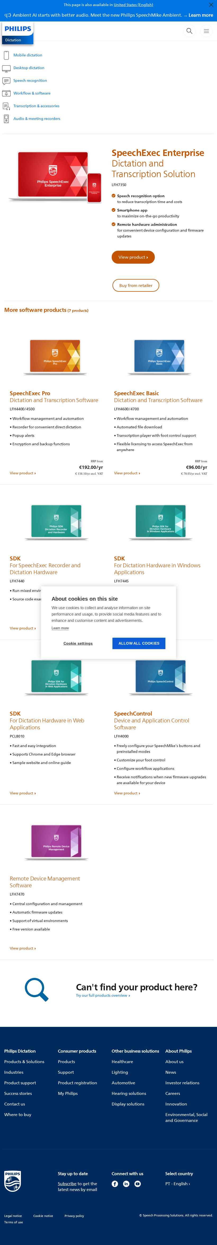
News (170, 1072)
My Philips (68, 1093)
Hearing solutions (129, 1093)
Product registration (77, 1082)
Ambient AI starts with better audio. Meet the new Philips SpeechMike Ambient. (113, 15)
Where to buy (17, 1114)
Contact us (14, 1104)
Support (66, 1072)
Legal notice (13, 1216)
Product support (20, 1082)
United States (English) (133, 4)
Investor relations (182, 1082)
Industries (13, 1072)
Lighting (120, 1072)
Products (66, 1061)
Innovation (176, 1104)
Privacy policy (74, 1216)
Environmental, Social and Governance (186, 1117)
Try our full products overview (101, 995)
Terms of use (13, 1222)
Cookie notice (43, 1216)
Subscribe (67, 1183)
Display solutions (128, 1104)
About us (174, 1061)
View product (132, 257)
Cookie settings (78, 643)
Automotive (123, 1082)
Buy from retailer (135, 285)
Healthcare (122, 1061)
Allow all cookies (139, 643)
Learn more (60, 628)
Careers (172, 1093)
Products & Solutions (24, 1061)
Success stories (18, 1093)
